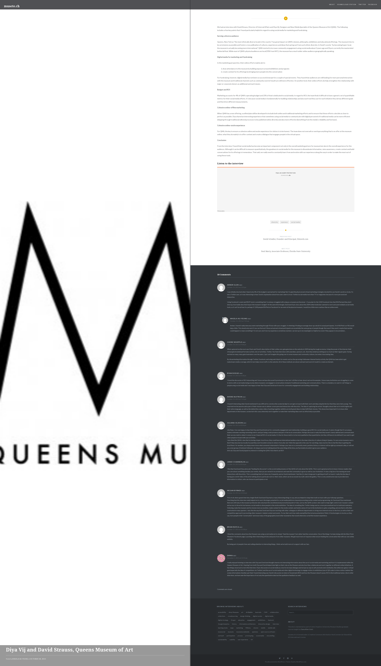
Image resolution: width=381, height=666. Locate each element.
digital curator (257, 616)
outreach (221, 636)
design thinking (245, 616)
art (242, 612)
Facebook (372, 4)
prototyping (249, 636)
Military (248, 628)
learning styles (223, 628)
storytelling (270, 636)
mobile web (271, 628)
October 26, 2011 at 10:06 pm (237, 493)
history (234, 624)
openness (284, 222)
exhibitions (261, 620)
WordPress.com (301, 662)
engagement (251, 620)
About (332, 4)
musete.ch (12, 6)
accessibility (222, 612)
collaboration (274, 612)
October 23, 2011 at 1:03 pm (236, 287)
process (240, 636)
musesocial (221, 632)
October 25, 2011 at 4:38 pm (236, 375)
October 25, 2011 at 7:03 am (239, 321)
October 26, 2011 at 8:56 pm (236, 464)
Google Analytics (223, 624)
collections (221, 616)
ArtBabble (249, 612)
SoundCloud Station (346, 4)
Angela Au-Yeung (20, 659)
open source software (268, 632)
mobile (263, 628)
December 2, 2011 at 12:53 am (237, 558)
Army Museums (234, 612)
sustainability (222, 639)
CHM (265, 612)
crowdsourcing (233, 616)
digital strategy (223, 620)
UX (252, 639)
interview (276, 624)
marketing (239, 628)
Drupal (233, 620)
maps (232, 628)
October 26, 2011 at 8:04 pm (236, 425)
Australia (258, 612)
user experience (243, 639)
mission (255, 628)
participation (231, 636)
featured (271, 620)
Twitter (362, 4)
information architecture (247, 624)
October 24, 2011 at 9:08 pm (236, 344)
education (241, 620)
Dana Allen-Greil (307, 629)
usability (232, 639)
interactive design (264, 624)
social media (295, 222)
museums (231, 632)
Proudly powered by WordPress (275, 662)
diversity (274, 222)
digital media (269, 616)
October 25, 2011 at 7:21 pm (236, 399)
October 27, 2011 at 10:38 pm (237, 529)
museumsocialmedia (242, 632)
